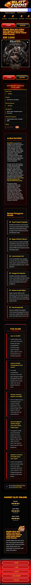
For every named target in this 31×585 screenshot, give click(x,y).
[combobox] (14, 10)
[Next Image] (28, 53)
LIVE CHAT (16, 580)
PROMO (16, 562)
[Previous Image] (3, 53)
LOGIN (8, 25)
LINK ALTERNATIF (16, 575)
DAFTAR (22, 25)
